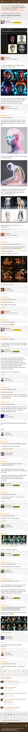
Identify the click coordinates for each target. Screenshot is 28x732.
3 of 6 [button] (14, 671)
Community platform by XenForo (13, 728)
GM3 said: (4, 533)
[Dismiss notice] (25, 5)
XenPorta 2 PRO (4, 730)
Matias (5, 702)
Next (18, 671)
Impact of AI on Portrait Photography (15, 693)
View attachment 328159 (7, 117)
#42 (26, 62)
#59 (26, 642)
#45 (26, 294)
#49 (26, 384)
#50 (26, 420)
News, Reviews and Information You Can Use (16, 682)
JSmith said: (4, 441)
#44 (26, 239)
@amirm (13, 67)
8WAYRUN (17, 730)
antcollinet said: (5, 578)
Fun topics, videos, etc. (13, 708)
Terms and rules (10, 725)
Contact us (3, 725)
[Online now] (3, 417)
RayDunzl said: (5, 115)
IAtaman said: (5, 242)
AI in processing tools (10, 687)
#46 (26, 316)
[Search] (26, 1)
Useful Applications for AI (11, 681)
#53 (26, 489)
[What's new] (23, 1)
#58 (26, 602)
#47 (26, 333)
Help (23, 725)
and (7, 229)
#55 (26, 530)
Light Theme (5, 723)
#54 (26, 510)
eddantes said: (5, 297)
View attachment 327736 (7, 251)
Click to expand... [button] (14, 545)
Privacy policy (18, 725)
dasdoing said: (5, 561)
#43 (26, 112)
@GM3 (6, 372)
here (22, 9)
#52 (26, 458)
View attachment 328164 (7, 302)
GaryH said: (4, 461)
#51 (26, 438)
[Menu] (2, 1)
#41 (26, 26)
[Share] (24, 26)
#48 (26, 355)
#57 (26, 575)
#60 (26, 658)
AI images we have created (12, 707)
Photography (10, 688)
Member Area (10, 702)
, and (8, 284)
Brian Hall (6, 708)
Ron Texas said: (5, 319)
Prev (9, 671)
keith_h (5, 688)
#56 (26, 559)
